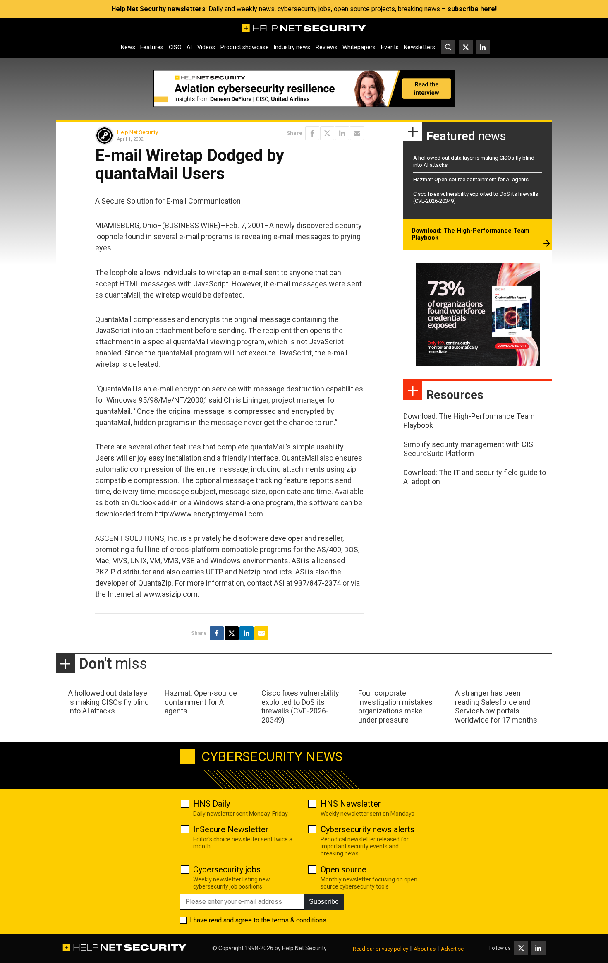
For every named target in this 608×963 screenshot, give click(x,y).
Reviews (327, 47)
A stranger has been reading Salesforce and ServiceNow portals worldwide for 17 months (496, 706)
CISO (175, 47)
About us (425, 949)
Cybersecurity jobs (227, 869)
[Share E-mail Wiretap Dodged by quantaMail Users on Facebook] (312, 133)
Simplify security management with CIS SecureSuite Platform (468, 449)
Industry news (292, 47)
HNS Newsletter (351, 804)
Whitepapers (359, 47)
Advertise (452, 949)
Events (390, 47)
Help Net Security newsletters (158, 9)
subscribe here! (472, 9)
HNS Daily (211, 804)
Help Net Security (137, 132)
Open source (343, 869)
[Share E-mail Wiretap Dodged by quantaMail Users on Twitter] (327, 133)
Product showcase (244, 47)
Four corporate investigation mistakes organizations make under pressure (395, 706)
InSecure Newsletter (230, 829)
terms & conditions (299, 920)
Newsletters (419, 47)
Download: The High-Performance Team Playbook (470, 234)
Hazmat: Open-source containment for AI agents (471, 179)
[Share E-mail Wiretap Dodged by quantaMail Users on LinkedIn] (342, 133)
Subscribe (324, 901)
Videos (206, 47)
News (128, 47)
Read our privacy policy (380, 949)
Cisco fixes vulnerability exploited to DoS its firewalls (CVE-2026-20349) (300, 706)
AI (189, 47)
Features (151, 47)
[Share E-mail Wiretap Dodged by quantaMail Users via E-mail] (357, 133)
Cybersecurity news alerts (367, 829)
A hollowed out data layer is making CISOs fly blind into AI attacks (109, 702)
